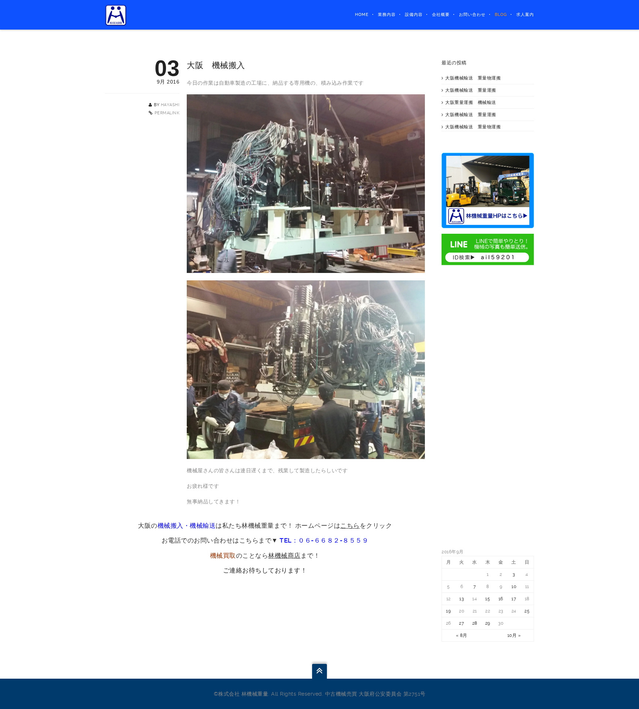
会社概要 (441, 14)
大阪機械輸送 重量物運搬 (473, 78)
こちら (350, 525)
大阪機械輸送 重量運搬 (470, 90)
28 (474, 623)
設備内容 (414, 14)
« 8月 (461, 635)
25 (527, 611)
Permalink (167, 113)
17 (513, 598)
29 (487, 623)
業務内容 (387, 14)
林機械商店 (284, 555)
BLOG (501, 14)
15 (487, 598)
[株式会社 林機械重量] (116, 15)
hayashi (170, 104)
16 (500, 598)
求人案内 (525, 14)
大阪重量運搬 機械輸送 (470, 102)
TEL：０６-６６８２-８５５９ (324, 540)
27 (461, 623)
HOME (362, 14)
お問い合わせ (472, 14)
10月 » (514, 635)
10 (513, 586)
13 (461, 598)
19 (448, 611)
